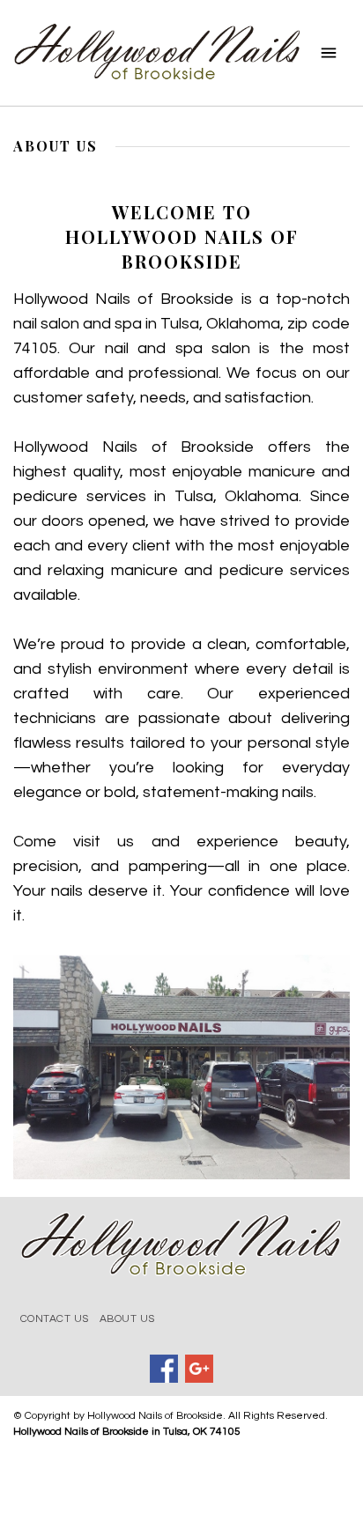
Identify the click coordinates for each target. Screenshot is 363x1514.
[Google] (199, 1369)
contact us (54, 1319)
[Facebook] (164, 1369)
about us (127, 1319)
